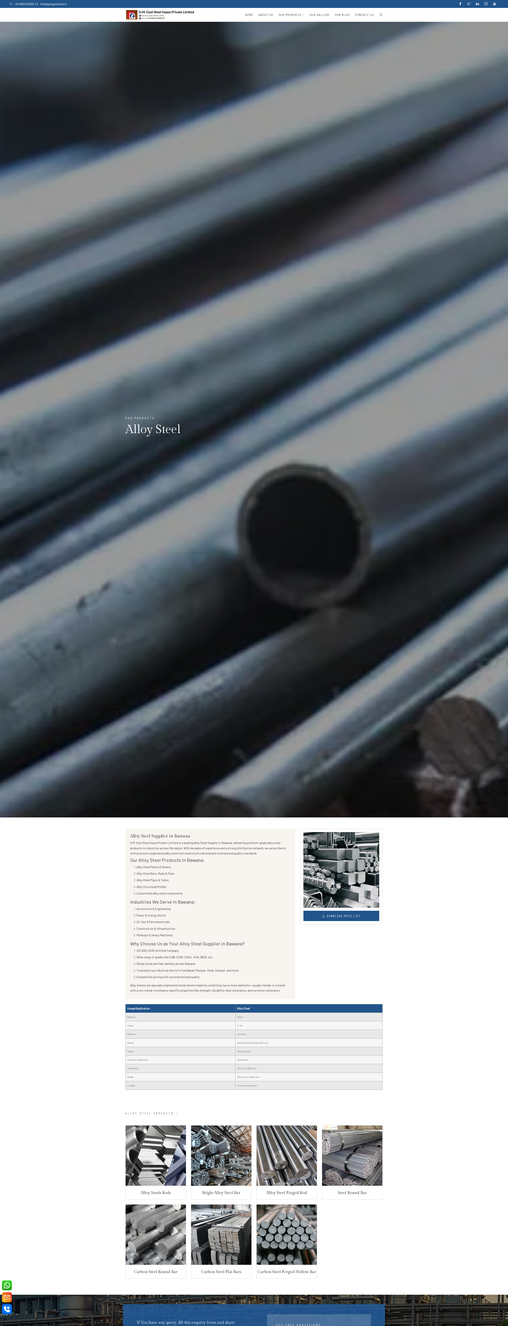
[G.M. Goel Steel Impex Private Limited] (160, 15)
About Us (265, 14)
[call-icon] (7, 1309)
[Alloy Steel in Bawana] (341, 870)
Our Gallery (320, 14)
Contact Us (364, 14)
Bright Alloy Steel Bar (221, 1192)
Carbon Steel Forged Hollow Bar (287, 1272)
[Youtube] (494, 4)
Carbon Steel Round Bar (156, 1272)
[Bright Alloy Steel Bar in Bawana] (221, 1156)
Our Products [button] (291, 14)
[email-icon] (7, 1297)
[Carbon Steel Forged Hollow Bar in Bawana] (287, 1235)
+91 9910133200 (24, 4)
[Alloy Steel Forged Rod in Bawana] (287, 1156)
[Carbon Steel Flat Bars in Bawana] (221, 1235)
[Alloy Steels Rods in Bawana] (156, 1156)
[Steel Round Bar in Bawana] (352, 1156)
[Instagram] (486, 4)
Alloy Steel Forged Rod (287, 1192)
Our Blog (342, 14)
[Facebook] (460, 4)
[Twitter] (469, 4)
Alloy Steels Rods (156, 1192)
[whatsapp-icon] (7, 1285)
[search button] (380, 14)
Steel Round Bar (352, 1192)
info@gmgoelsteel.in (53, 4)
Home (249, 14)
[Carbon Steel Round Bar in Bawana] (156, 1235)
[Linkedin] (477, 4)
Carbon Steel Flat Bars (221, 1272)
